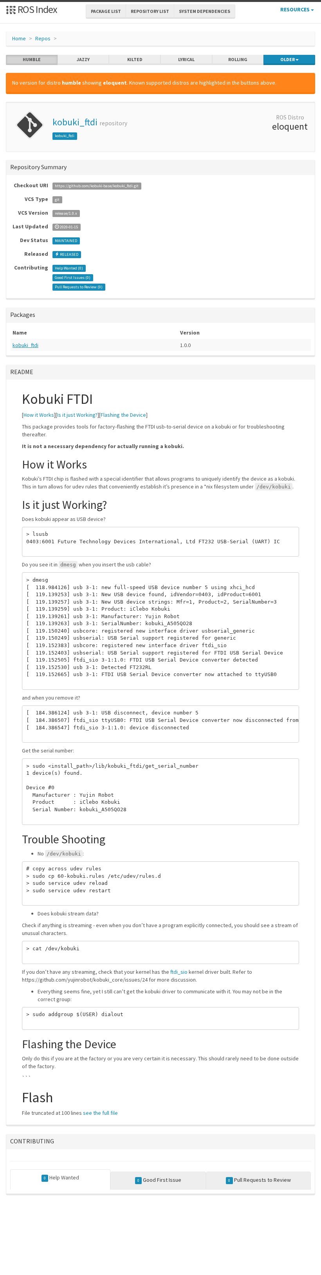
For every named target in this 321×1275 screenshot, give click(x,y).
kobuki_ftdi (74, 122)
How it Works (38, 414)
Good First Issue (159, 1179)
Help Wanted (61, 1177)
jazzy (83, 59)
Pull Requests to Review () (79, 286)
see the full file (100, 1112)
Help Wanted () (69, 268)
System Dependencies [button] (204, 11)
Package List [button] (106, 11)
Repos (42, 38)
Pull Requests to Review (259, 1179)
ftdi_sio (179, 971)
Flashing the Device (123, 414)
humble (32, 59)
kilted (134, 59)
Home (19, 38)
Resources (295, 9)
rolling (237, 59)
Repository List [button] (150, 11)
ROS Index (36, 9)
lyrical (186, 59)
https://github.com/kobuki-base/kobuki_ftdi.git (97, 185)
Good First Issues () (72, 277)
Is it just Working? (77, 414)
